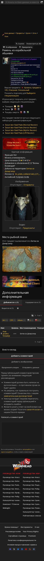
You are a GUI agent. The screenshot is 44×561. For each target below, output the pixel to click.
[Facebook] (22, 549)
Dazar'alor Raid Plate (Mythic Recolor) (21, 130)
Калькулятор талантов (12, 500)
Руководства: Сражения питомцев (32, 500)
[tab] (11, 302)
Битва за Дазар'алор (10, 247)
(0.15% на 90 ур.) (33, 74)
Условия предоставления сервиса (22, 545)
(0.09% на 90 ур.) (26, 76)
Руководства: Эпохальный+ (12, 489)
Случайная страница (17, 536)
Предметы (20, 33)
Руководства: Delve (11, 481)
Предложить (28, 228)
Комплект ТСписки (11, 504)
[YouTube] (26, 549)
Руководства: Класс (11, 477)
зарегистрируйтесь (7, 452)
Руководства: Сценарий (32, 504)
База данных (9, 33)
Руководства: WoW (11, 473)
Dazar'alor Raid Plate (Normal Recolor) (21, 125)
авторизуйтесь (27, 449)
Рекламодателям (13, 531)
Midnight (6, 508)
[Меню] (2, 2)
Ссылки (21, 44)
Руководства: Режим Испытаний (32, 508)
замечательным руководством (18, 396)
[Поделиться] (41, 2)
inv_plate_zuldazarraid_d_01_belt (28, 174)
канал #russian (33, 409)
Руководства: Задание (32, 493)
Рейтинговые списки (32, 516)
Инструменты (26, 527)
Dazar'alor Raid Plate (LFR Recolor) (19, 133)
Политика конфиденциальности (22, 540)
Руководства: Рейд (11, 496)
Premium (32, 536)
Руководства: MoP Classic (32, 473)
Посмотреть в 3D (34, 44)
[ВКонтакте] (34, 549)
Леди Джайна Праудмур (6, 333)
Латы (34, 33)
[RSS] (30, 549)
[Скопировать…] (32, 315)
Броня (28, 33)
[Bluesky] (18, 549)
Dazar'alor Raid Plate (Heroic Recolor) (21, 127)
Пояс (6, 36)
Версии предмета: (13, 87)
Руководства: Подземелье (32, 485)
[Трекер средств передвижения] (22, 281)
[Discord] (10, 549)
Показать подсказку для (16, 93)
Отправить (29, 185)
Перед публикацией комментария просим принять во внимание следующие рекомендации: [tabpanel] (22, 412)
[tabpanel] (22, 328)
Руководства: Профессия (12, 493)
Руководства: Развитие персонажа (12, 485)
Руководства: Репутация (32, 496)
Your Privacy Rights (31, 531)
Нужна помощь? (11, 527)
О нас (37, 527)
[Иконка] (6, 60)
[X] (14, 549)
